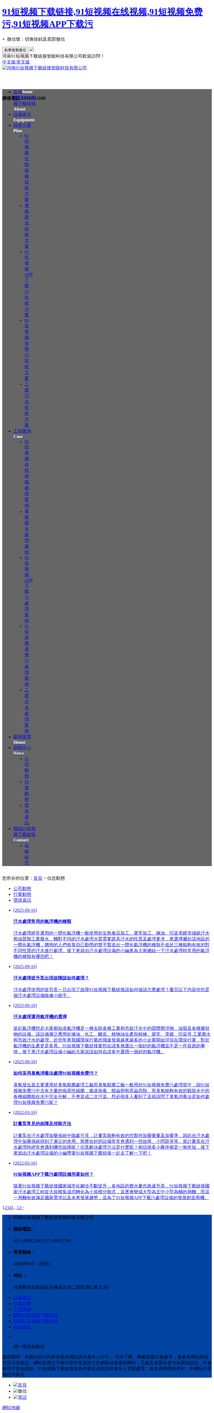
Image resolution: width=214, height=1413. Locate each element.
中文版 (9, 62)
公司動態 (22, 888)
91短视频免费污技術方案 (27, 349)
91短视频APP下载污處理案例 (29, 589)
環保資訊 (22, 900)
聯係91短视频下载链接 (24, 834)
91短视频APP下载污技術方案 (29, 283)
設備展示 (22, 1297)
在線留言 (22, 1326)
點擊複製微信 (15, 50)
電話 (22, 1397)
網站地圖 (11, 1407)
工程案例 (22, 1309)
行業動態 (22, 894)
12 (19, 1207)
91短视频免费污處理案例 (27, 655)
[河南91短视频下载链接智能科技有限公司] (44, 67)
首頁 (23, 91)
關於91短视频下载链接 (24, 103)
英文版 (23, 62)
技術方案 (22, 1303)
